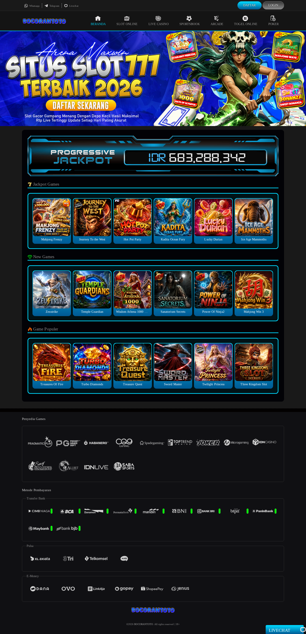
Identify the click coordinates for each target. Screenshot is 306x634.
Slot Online (127, 24)
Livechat (73, 5)
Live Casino (159, 24)
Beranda (98, 24)
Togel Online (245, 24)
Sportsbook (189, 24)
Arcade (217, 24)
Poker (273, 24)
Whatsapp (34, 5)
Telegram (54, 5)
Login (273, 5)
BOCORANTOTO (143, 624)
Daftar (249, 5)
